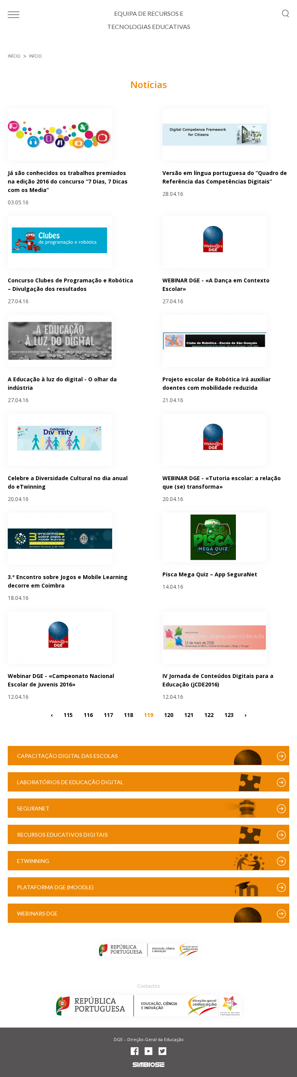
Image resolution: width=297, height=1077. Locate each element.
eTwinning (33, 861)
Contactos (148, 986)
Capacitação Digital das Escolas (67, 756)
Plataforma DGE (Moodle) (55, 887)
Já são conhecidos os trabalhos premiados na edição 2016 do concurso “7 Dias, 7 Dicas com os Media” (68, 181)
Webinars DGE (37, 913)
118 (128, 714)
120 (168, 714)
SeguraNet (33, 808)
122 (208, 714)
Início (14, 56)
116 (88, 714)
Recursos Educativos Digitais (62, 834)
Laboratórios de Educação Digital (70, 782)
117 (108, 714)
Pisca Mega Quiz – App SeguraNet (209, 574)
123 (229, 714)
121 (188, 714)
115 (68, 714)
